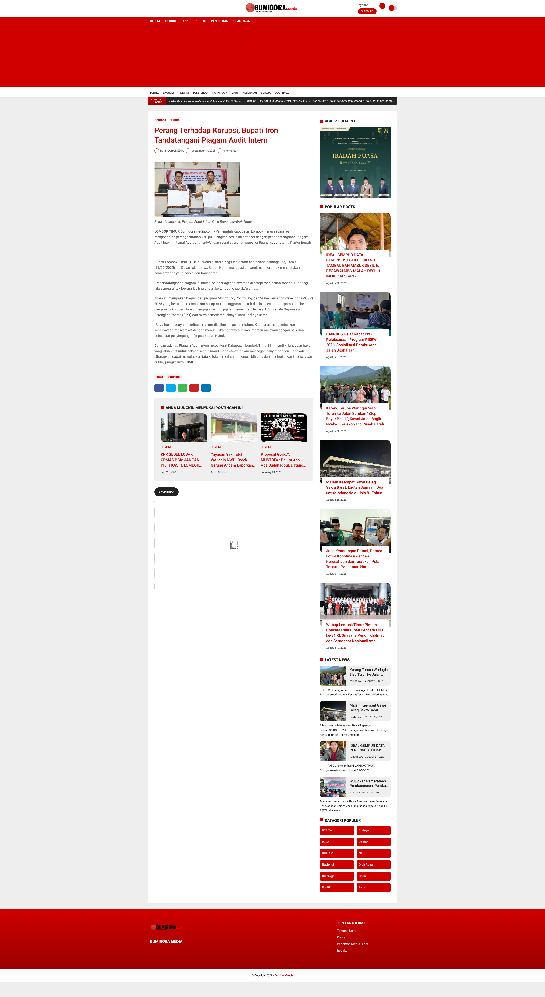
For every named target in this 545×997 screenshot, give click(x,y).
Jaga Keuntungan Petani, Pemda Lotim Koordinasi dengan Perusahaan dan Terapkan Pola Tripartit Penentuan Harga (354, 559)
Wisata (354, 792)
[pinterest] (194, 388)
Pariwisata (219, 92)
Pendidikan (200, 92)
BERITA (155, 21)
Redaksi (342, 950)
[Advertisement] (272, 57)
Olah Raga (282, 92)
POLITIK (200, 21)
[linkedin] (206, 388)
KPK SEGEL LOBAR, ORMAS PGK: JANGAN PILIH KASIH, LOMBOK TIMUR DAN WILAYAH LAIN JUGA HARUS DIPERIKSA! (180, 460)
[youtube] (166, 8)
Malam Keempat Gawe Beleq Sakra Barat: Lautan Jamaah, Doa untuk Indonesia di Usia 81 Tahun (354, 487)
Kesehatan (250, 92)
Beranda (160, 120)
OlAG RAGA (241, 21)
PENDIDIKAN (219, 21)
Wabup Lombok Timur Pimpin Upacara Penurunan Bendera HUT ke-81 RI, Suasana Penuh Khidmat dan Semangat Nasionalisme (355, 632)
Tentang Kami (346, 931)
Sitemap (367, 11)
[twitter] (155, 8)
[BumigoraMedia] (272, 14)
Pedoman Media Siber (352, 944)
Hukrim (184, 92)
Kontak (342, 937)
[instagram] (160, 8)
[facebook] (149, 8)
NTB (362, 853)
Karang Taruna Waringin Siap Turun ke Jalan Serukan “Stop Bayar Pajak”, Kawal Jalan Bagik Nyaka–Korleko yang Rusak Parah (355, 416)
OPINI (185, 21)
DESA (325, 841)
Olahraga (328, 876)
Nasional (355, 716)
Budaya (266, 92)
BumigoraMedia (283, 975)
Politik (326, 887)
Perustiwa (356, 757)
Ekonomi (169, 92)
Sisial (362, 887)
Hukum (174, 120)
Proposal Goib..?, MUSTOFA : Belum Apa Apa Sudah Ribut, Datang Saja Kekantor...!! (282, 460)
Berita (154, 92)
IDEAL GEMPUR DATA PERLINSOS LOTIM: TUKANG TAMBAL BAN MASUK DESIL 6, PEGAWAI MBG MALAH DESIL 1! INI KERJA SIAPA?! (285, 101)
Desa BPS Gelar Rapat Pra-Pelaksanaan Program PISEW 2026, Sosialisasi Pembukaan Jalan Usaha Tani (351, 342)
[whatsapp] (182, 388)
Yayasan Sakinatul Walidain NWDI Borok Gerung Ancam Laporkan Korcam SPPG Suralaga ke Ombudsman (233, 460)
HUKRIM (170, 21)
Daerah (364, 841)
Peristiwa (356, 681)
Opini (235, 92)
